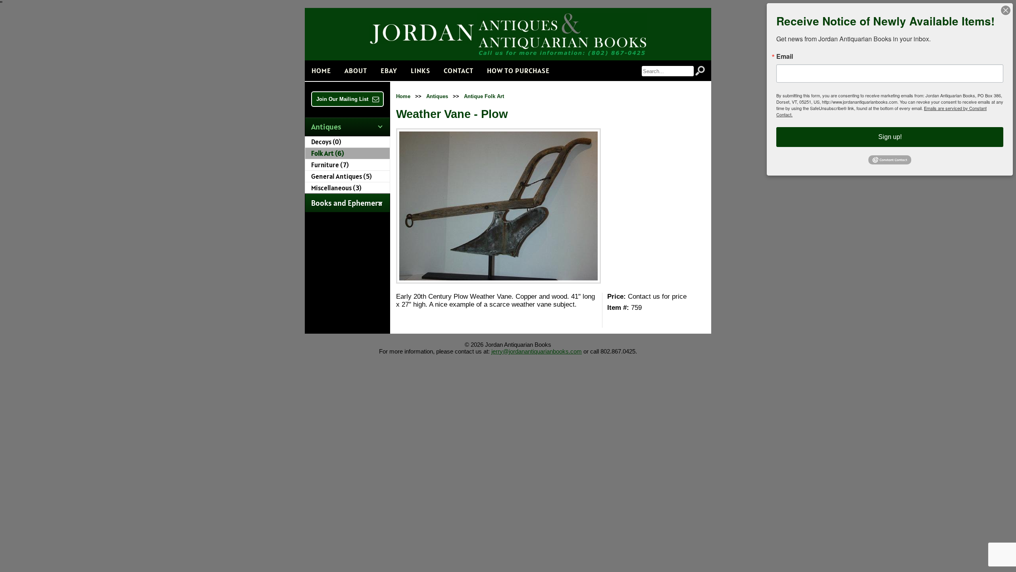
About (355, 70)
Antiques (437, 96)
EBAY (389, 70)
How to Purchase (518, 70)
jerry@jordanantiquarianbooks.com (536, 351)
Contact (458, 70)
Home (321, 70)
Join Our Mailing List (342, 99)
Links (420, 70)
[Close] (1005, 10)
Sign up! (890, 136)
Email (784, 56)
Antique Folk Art (484, 96)
